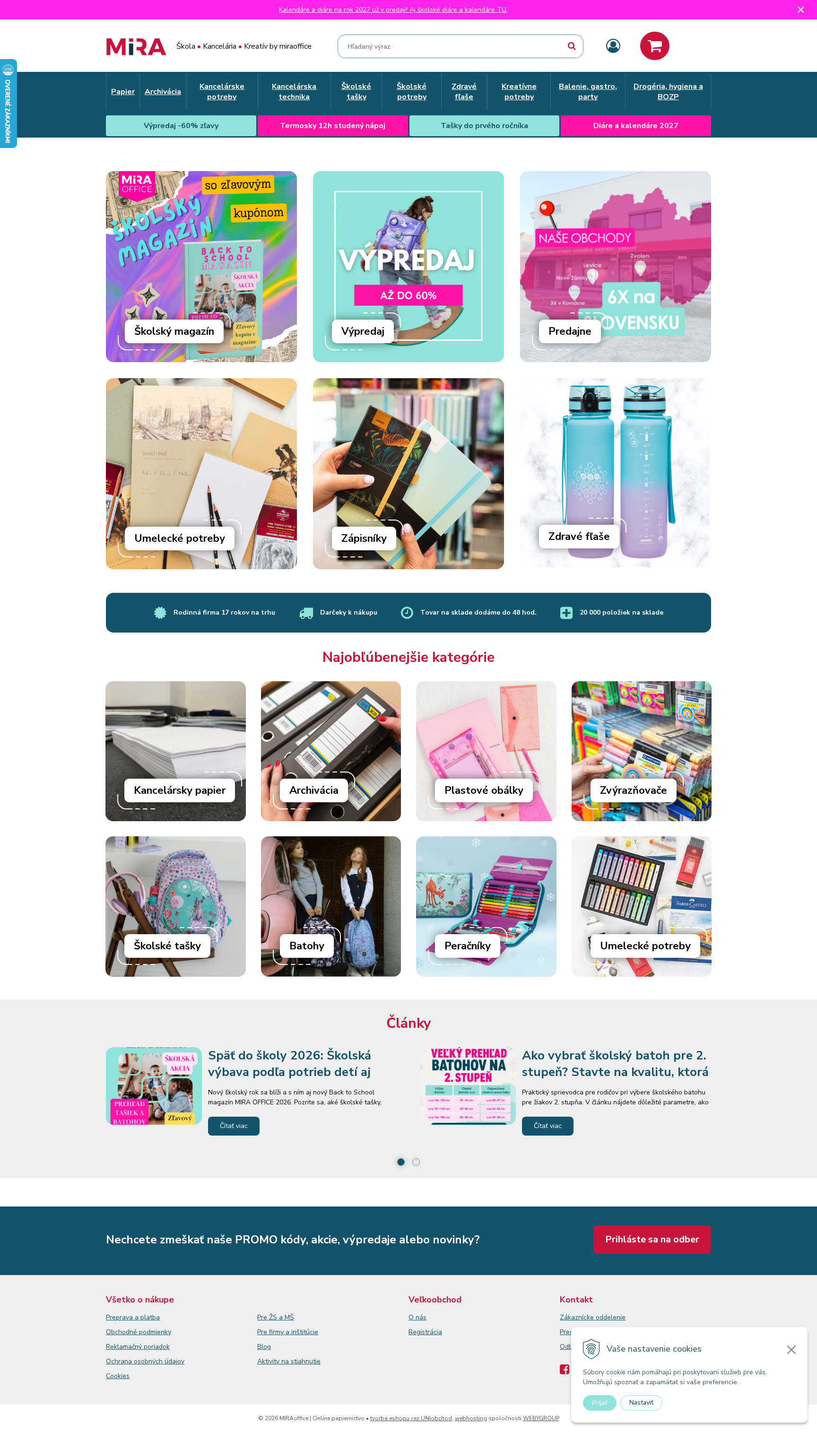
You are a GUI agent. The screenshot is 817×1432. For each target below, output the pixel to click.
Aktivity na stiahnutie (289, 1361)
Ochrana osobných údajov (145, 1361)
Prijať (600, 1402)
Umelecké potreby (179, 538)
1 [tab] (401, 1162)
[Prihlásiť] (613, 46)
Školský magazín (174, 331)
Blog (264, 1346)
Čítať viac (234, 1125)
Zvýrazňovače (633, 790)
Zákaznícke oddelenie (593, 1317)
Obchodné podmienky (138, 1332)
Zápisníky (364, 538)
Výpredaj (362, 331)
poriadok (157, 1346)
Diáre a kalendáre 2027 (635, 126)
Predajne (569, 331)
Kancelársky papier (180, 790)
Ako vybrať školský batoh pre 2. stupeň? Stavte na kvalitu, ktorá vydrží (615, 1072)
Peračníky (467, 946)
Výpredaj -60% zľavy (181, 126)
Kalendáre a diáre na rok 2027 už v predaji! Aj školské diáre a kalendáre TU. (393, 9)
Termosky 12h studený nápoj (332, 126)
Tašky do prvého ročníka (484, 126)
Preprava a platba (133, 1317)
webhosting (471, 1418)
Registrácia (425, 1332)
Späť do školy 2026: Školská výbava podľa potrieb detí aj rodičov (289, 1072)
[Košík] (654, 46)
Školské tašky (167, 946)
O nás (417, 1317)
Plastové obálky (483, 790)
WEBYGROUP (541, 1418)
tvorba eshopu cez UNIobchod (411, 1418)
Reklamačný (125, 1346)
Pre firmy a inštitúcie (287, 1332)
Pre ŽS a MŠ (275, 1317)
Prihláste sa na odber (652, 1239)
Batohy (306, 946)
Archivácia (314, 790)
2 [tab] (416, 1162)
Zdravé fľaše (579, 536)
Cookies (118, 1375)
